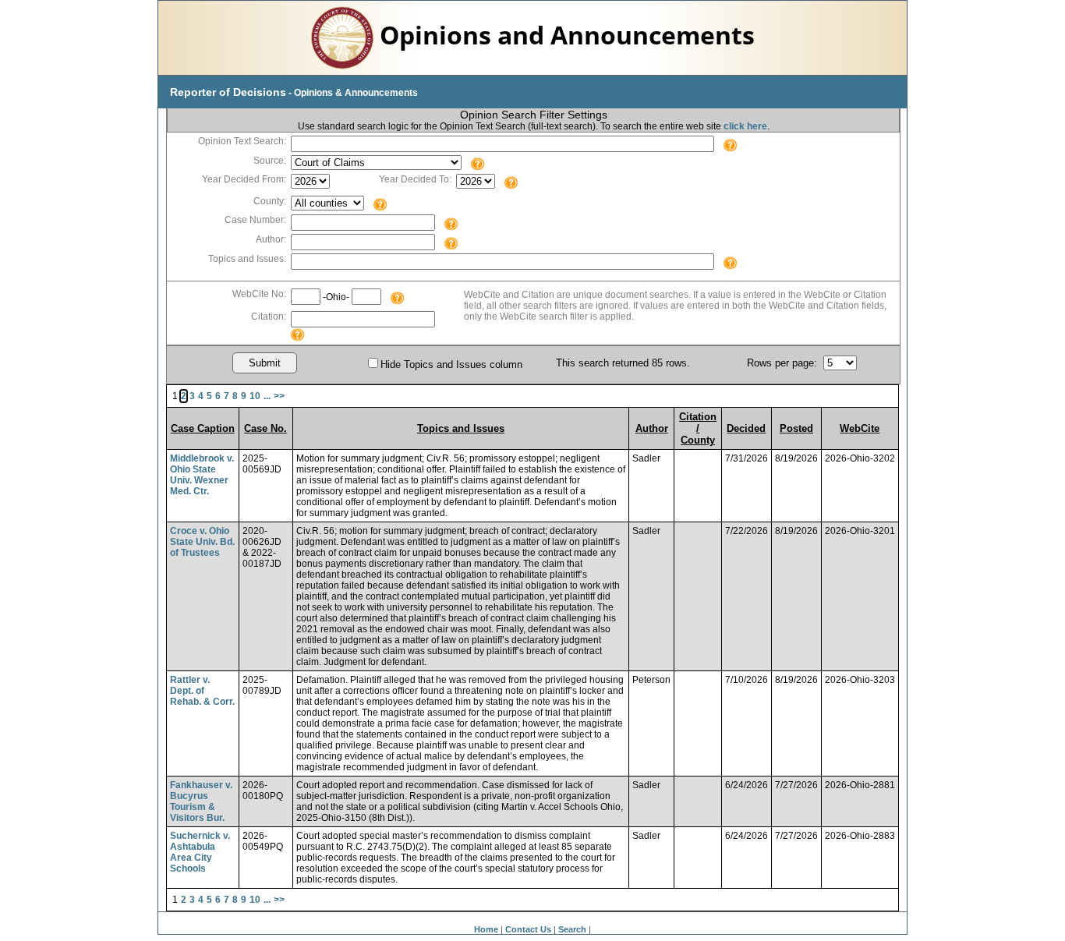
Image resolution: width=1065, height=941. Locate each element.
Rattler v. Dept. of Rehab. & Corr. (202, 690)
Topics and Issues (460, 428)
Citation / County (697, 428)
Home (486, 929)
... (267, 396)
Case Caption (203, 428)
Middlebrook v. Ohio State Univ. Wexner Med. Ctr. (202, 475)
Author (651, 428)
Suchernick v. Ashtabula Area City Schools (200, 852)
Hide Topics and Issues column (451, 364)
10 (254, 396)
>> (279, 396)
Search (572, 929)
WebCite (859, 428)
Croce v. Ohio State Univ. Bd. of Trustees (202, 541)
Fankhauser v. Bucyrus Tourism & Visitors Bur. (201, 801)
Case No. (265, 428)
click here (745, 126)
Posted (796, 428)
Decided (746, 428)
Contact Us (528, 929)
